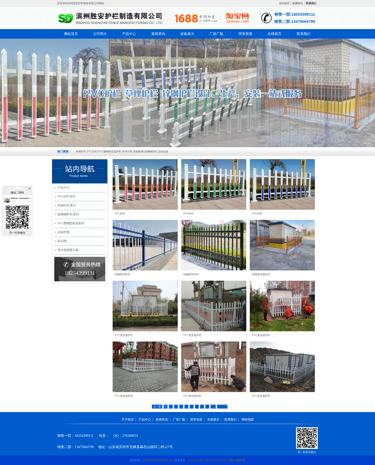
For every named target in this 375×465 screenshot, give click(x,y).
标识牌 (62, 241)
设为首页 (284, 3)
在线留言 (274, 34)
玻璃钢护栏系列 (68, 214)
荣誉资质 (245, 34)
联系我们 (304, 34)
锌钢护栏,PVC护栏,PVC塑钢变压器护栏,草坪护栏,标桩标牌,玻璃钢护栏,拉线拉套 (122, 151)
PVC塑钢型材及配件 (71, 223)
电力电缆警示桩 (68, 250)
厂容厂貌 (216, 34)
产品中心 (129, 34)
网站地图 (248, 419)
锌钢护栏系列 (67, 205)
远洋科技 (193, 460)
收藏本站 (298, 3)
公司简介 (100, 34)
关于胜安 (128, 419)
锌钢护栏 (240, 460)
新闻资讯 (158, 34)
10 (213, 406)
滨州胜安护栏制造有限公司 (158, 460)
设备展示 (187, 34)
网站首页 (71, 34)
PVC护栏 (229, 460)
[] (211, 460)
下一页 (222, 406)
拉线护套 (64, 232)
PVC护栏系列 (67, 196)
